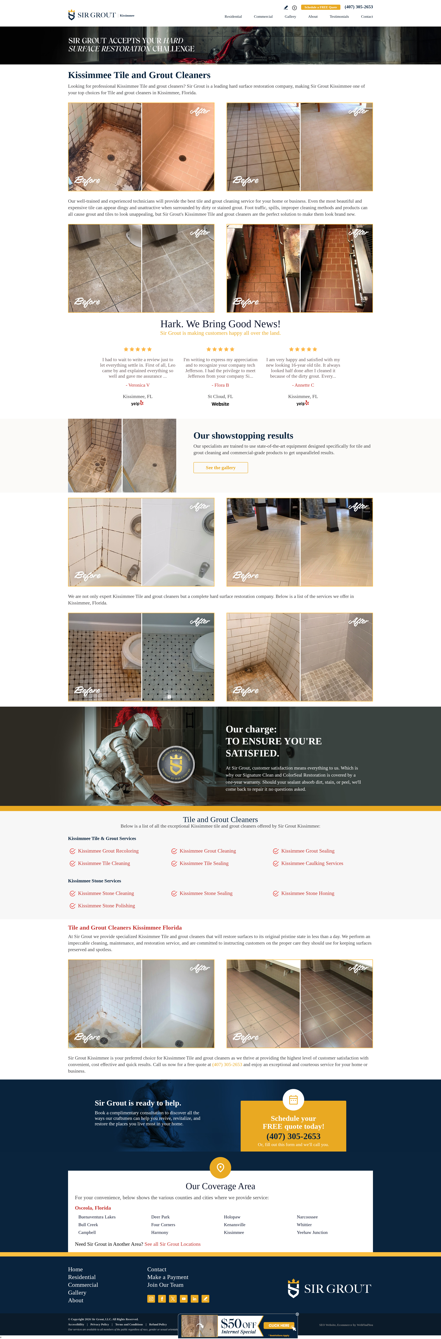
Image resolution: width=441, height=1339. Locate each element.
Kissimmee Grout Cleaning (208, 851)
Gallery (290, 16)
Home (75, 1269)
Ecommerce (344, 1325)
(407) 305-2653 (359, 6)
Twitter (173, 1299)
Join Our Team (165, 1284)
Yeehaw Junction (312, 1232)
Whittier (304, 1224)
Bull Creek (88, 1224)
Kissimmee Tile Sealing (204, 863)
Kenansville (234, 1224)
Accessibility (76, 1324)
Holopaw (232, 1216)
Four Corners (163, 1224)
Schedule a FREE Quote (321, 7)
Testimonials (339, 16)
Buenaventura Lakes (97, 1216)
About (313, 16)
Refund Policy (158, 1324)
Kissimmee (234, 1232)
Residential (233, 16)
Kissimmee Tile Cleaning (104, 863)
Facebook (162, 1299)
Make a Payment (167, 1277)
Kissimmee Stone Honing (307, 893)
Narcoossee (307, 1216)
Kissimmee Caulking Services (312, 863)
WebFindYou (365, 1325)
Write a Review (286, 7)
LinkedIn (194, 1299)
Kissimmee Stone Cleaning (106, 893)
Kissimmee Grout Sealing (308, 851)
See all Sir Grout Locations (173, 1244)
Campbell (87, 1232)
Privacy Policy (99, 1324)
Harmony (159, 1232)
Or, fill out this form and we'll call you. (293, 1144)
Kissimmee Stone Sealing (206, 893)
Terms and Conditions (129, 1324)
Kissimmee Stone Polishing (106, 905)
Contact (367, 16)
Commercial (263, 16)
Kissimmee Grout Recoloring (108, 851)
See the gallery (221, 467)
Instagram (151, 1299)
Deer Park (160, 1216)
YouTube (184, 1299)
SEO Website (327, 1325)
